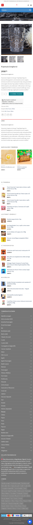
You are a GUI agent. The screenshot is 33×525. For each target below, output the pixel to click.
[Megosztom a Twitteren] (8, 114)
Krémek (3, 405)
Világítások (4, 450)
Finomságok (4, 370)
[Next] (29, 39)
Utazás (11, 506)
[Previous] (3, 39)
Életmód (3, 367)
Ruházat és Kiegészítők (7, 435)
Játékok (3, 394)
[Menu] (2, 5)
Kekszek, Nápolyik (6, 396)
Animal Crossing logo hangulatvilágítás (22, 167)
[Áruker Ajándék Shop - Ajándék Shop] (16, 5)
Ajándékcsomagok (6, 316)
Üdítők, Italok (5, 441)
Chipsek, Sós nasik (6, 337)
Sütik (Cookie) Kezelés (24, 519)
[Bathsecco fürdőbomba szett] (8, 157)
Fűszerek (3, 382)
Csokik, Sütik (4, 343)
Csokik (3, 340)
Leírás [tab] (3, 120)
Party (2, 420)
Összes (20, 15)
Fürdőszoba (4, 379)
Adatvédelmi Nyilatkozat (10, 519)
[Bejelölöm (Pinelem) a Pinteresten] (11, 114)
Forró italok (4, 376)
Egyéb (3, 358)
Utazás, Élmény (5, 444)
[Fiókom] (28, 5)
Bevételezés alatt (5, 331)
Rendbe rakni (4, 432)
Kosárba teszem (16, 94)
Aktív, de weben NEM (7, 319)
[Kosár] (31, 5)
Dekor (3, 352)
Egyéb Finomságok (6, 361)
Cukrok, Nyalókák (6, 349)
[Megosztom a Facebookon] (5, 114)
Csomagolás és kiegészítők (8, 346)
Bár (7, 108)
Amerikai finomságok (7, 322)
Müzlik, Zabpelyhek (6, 408)
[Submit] (30, 10)
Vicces (3, 447)
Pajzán (3, 417)
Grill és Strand (5, 385)
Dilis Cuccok (4, 355)
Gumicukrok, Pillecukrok (7, 387)
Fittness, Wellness (6, 373)
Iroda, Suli (3, 391)
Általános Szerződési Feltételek (12, 518)
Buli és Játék (4, 334)
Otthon (13, 108)
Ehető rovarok (5, 364)
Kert (2, 399)
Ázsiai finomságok (6, 325)
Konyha (3, 402)
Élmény (14, 508)
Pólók (2, 423)
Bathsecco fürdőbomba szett (8, 167)
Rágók (3, 429)
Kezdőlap (13, 15)
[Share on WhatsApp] (2, 114)
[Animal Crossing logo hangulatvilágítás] (24, 157)
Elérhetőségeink (16, 520)
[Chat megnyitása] (29, 521)
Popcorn (3, 426)
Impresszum (25, 518)
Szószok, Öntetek (6, 438)
